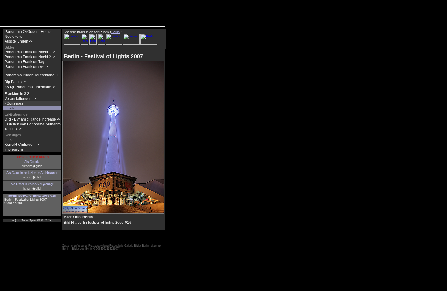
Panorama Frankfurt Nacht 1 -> (30, 52)
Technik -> (13, 129)
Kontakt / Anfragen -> (22, 144)
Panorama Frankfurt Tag (24, 62)
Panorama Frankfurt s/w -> (26, 67)
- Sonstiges (14, 103)
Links (9, 140)
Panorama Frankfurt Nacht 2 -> (30, 57)
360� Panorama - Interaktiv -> (30, 87)
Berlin (12, 108)
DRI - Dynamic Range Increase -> (32, 119)
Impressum (14, 149)
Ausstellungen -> (19, 41)
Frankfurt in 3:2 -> (19, 94)
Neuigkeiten (15, 36)
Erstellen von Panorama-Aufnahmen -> (37, 124)
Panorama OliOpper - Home (28, 32)
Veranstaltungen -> (20, 98)
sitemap (156, 245)
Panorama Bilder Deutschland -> (32, 75)
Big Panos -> (15, 82)
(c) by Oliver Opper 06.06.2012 (31, 220)
